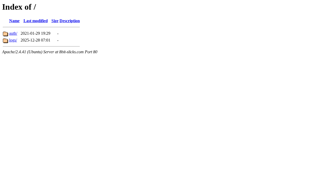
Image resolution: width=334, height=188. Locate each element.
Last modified (35, 21)
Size (54, 21)
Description (69, 21)
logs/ (13, 40)
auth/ (13, 33)
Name (14, 21)
